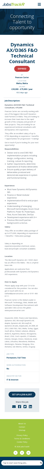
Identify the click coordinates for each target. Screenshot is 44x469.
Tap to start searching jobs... (15, 463)
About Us (22, 423)
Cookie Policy (22, 442)
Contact (22, 427)
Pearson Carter (22, 77)
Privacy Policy (22, 435)
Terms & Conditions (22, 438)
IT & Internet (12, 380)
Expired (22, 68)
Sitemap (22, 430)
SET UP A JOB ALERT (22, 394)
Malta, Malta (22, 83)
